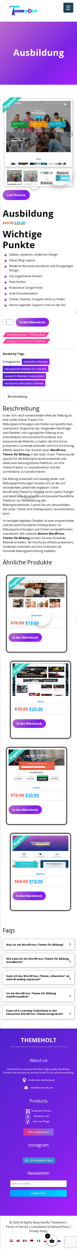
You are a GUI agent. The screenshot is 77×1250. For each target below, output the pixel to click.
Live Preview (16, 195)
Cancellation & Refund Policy (50, 1227)
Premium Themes (33, 341)
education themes (36, 362)
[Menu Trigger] (68, 8)
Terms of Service (17, 1227)
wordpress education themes (24, 383)
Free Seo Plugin (41, 1121)
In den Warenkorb (32, 322)
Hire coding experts (38, 1132)
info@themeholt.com (41, 1087)
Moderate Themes (41, 1110)
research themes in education (24, 376)
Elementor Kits (41, 1116)
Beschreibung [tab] (17, 396)
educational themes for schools (25, 369)
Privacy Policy (38, 1231)
